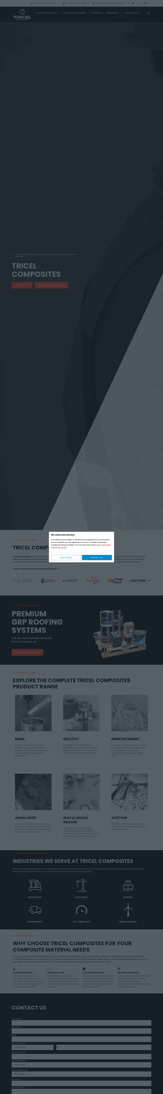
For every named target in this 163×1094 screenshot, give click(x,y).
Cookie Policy (105, 545)
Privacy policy (61, 547)
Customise (66, 557)
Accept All (97, 557)
